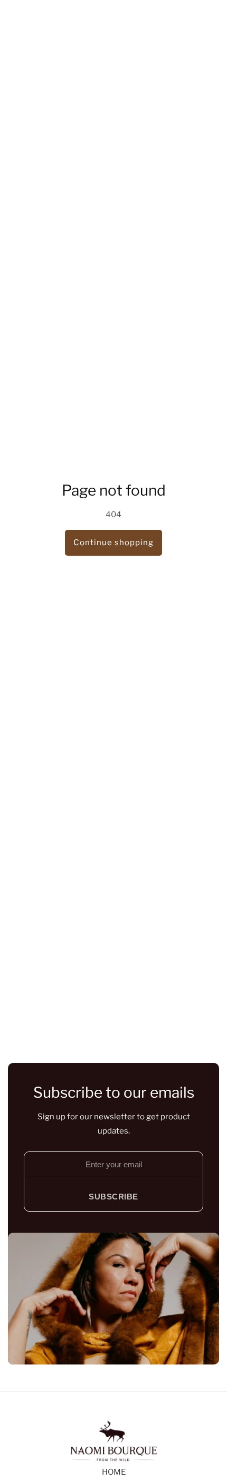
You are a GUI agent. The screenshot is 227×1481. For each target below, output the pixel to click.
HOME (114, 1472)
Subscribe (113, 1196)
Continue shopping (113, 542)
